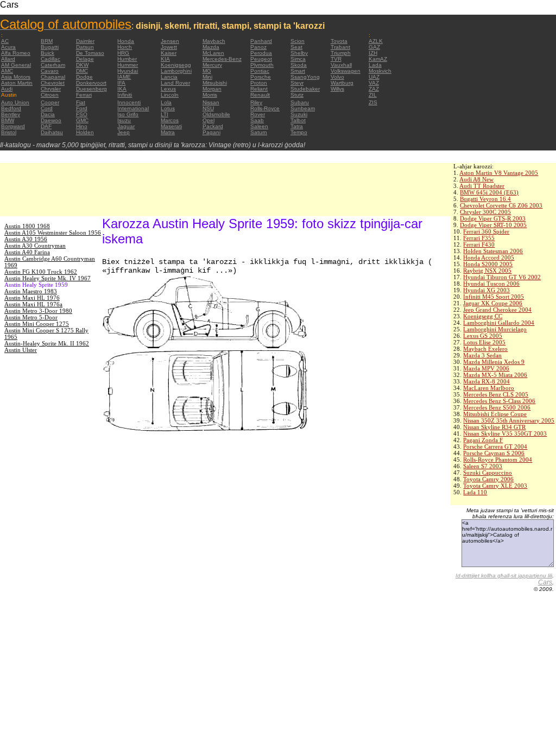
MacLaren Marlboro (488, 388)
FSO (81, 114)
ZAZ (374, 89)
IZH (373, 53)
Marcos (170, 120)
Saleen (259, 126)
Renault (260, 95)
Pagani (211, 132)
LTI (164, 114)
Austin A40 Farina (27, 252)
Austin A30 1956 (25, 239)
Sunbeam (302, 108)
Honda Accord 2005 (488, 257)
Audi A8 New (476, 179)
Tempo (298, 132)
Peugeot (261, 59)
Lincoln (170, 95)
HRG (123, 53)
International (133, 108)
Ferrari (84, 95)
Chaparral (53, 77)
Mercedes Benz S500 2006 (496, 407)
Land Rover (175, 83)
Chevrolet (53, 83)
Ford (81, 108)
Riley (256, 102)
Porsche (260, 77)
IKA (122, 89)
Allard (8, 59)
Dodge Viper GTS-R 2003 (493, 218)
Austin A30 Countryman (35, 245)
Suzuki (298, 114)
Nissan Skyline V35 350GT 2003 (505, 433)
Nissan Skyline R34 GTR (494, 427)
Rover (257, 114)
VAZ (374, 83)
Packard (213, 126)
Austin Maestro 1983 (30, 291)
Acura (8, 47)
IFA (121, 83)
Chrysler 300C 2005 (485, 212)
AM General (16, 65)
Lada (375, 65)
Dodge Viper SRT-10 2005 (493, 225)
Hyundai (127, 71)
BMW (7, 120)
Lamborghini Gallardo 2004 (498, 322)
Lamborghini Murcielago (495, 329)
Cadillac (50, 59)
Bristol (8, 132)
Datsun (85, 47)
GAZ (374, 47)
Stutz (297, 95)
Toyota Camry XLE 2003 (495, 485)
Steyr (297, 83)
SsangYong (305, 77)
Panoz (258, 47)
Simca (298, 59)
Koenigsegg (176, 65)
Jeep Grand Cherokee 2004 (497, 309)
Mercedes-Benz (222, 59)
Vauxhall (341, 65)
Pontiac (259, 71)
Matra (168, 132)
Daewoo (51, 120)
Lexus (168, 89)
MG (207, 71)
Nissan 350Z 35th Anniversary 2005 (508, 420)
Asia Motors (15, 77)
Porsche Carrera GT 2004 (495, 446)
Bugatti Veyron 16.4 (485, 199)
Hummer (127, 65)
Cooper (50, 102)
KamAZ (378, 59)
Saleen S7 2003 (482, 466)
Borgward (13, 126)
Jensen (170, 41)
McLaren (213, 53)
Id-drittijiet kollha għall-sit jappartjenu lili (504, 575)
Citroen (50, 95)
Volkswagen (346, 71)
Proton (258, 83)
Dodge (84, 77)
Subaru (299, 102)
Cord (47, 108)
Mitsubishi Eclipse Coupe (495, 414)
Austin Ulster (20, 350)
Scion (297, 41)
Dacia (48, 114)
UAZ (374, 77)
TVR (336, 59)
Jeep (123, 132)
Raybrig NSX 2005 (487, 270)
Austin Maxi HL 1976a (33, 304)
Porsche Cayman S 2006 (494, 453)
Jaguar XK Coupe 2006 (492, 303)
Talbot (298, 120)
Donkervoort (91, 83)
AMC (7, 71)
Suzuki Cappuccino (487, 472)
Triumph (341, 53)
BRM (47, 41)
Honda (125, 41)
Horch (124, 47)
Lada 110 (475, 492)
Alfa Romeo (15, 53)
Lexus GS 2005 (482, 335)
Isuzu (124, 120)
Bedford (11, 108)
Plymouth (262, 65)
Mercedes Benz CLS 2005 (495, 394)
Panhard (261, 41)
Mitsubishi (215, 83)
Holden (85, 132)
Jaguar (126, 126)
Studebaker (305, 89)
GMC (82, 120)
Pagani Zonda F (483, 440)
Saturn (258, 132)
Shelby (299, 53)
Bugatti (50, 47)
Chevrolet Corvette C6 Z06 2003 (501, 205)
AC (5, 41)
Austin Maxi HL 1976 (32, 297)
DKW (82, 65)
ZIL (373, 95)
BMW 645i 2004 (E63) (489, 192)
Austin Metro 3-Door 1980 (38, 310)
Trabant (340, 47)
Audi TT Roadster (481, 186)
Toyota (339, 41)
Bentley (10, 114)
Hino (81, 126)
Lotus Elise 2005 (484, 342)
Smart (297, 71)
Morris (210, 95)
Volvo (337, 77)
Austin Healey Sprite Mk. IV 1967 (47, 278)
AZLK (376, 41)
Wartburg (342, 83)
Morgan (212, 89)
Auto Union (15, 102)
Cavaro (50, 71)
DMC (82, 71)
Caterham (53, 65)
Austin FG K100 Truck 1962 (40, 271)
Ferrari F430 (479, 244)
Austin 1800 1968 (27, 226)
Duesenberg (91, 89)
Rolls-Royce (265, 108)
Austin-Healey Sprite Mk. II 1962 (46, 343)
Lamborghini (176, 71)
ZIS (373, 102)
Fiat (80, 102)
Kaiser (168, 53)
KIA (165, 59)
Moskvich (380, 71)
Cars (545, 582)
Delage (85, 59)
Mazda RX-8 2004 (486, 381)
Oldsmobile (216, 114)
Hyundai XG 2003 (486, 290)
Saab (257, 120)
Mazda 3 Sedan (482, 355)
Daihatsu (52, 132)
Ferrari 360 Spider (486, 231)
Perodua (261, 53)
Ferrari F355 (479, 238)
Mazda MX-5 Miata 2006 (495, 375)
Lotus (168, 108)
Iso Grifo (127, 114)
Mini (207, 77)
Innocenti (129, 102)
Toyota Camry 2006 (488, 479)
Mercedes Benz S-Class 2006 (499, 401)
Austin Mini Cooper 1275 (36, 323)
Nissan (211, 102)
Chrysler (51, 89)
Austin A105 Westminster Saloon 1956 (52, 232)
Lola (166, 102)
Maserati (171, 126)
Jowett (169, 47)
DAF (46, 126)
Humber (127, 59)
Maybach (214, 41)
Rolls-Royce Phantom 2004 (497, 459)
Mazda (211, 47)
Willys (337, 89)
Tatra (296, 126)
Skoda (298, 65)
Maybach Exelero (485, 348)
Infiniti (124, 95)
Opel (208, 120)
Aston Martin (17, 83)
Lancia (169, 77)
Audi (6, 89)
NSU (208, 108)
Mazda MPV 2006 (486, 368)
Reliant (259, 89)
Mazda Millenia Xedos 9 (494, 362)
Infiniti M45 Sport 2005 (493, 296)
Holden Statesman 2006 (493, 251)
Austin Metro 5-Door (31, 317)
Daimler (85, 41)
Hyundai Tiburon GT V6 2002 (502, 277)
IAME (124, 77)
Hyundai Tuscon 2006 (491, 283)
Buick (47, 53)
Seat (296, 47)
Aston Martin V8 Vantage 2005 (498, 172)
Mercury (212, 65)
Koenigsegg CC (482, 316)
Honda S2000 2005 (488, 264)
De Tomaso (90, 53)
